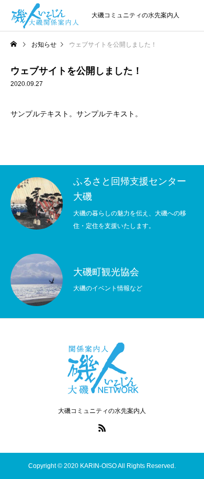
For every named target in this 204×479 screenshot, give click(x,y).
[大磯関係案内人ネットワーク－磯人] (45, 16)
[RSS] (102, 427)
